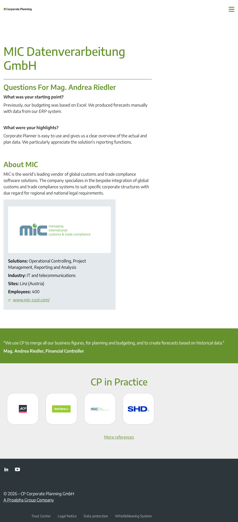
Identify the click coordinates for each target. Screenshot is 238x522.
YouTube (17, 469)
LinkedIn (6, 469)
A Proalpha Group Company (28, 499)
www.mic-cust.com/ (31, 299)
